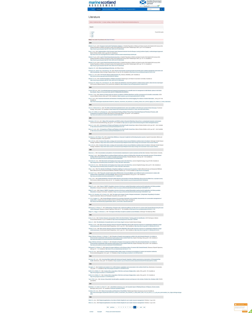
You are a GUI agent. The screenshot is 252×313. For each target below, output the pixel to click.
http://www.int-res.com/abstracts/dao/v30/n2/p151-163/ (142, 209)
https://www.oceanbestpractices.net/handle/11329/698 (124, 219)
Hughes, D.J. (97, 198)
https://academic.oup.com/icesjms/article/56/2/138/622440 (134, 180)
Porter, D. (99, 287)
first (108, 307)
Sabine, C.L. (91, 74)
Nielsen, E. (99, 207)
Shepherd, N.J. (104, 112)
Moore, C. (91, 222)
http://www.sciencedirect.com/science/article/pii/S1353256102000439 (106, 115)
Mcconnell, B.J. (92, 161)
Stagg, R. (96, 211)
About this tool (244, 309)
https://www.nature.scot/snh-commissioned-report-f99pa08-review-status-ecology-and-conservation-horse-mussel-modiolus (129, 142)
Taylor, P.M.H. (92, 279)
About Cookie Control (235, 304)
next (141, 307)
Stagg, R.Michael (93, 236)
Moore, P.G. (99, 70)
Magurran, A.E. (92, 68)
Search (91, 27)
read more (244, 311)
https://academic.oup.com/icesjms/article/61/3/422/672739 (133, 84)
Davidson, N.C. (92, 291)
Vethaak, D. (91, 224)
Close (246, 304)
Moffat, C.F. (97, 112)
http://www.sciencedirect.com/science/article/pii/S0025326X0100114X (108, 126)
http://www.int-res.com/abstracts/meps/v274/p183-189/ (142, 72)
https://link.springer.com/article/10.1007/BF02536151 (102, 272)
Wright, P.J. (91, 186)
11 (137, 307)
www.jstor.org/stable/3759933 (118, 288)
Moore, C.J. (91, 125)
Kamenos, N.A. (92, 70)
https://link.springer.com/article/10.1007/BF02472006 (130, 253)
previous (112, 307)
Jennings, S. (91, 155)
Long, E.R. (91, 251)
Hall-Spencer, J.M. (107, 70)
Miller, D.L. (91, 300)
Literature (98, 9)
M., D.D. (90, 198)
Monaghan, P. (92, 267)
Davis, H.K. (91, 112)
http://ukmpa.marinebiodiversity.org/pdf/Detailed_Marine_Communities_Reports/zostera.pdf (111, 201)
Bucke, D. (91, 218)
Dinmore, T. (91, 94)
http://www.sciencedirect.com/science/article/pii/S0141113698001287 (106, 176)
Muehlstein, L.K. (92, 287)
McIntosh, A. (103, 211)
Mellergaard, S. (92, 207)
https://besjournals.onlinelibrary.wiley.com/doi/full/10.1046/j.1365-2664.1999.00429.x (109, 166)
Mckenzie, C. (92, 153)
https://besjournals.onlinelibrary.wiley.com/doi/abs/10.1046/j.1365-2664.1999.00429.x (110, 162)
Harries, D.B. (106, 194)
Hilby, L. (90, 169)
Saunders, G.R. (98, 194)
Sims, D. (91, 98)
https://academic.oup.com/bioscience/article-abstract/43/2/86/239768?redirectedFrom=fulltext (135, 260)
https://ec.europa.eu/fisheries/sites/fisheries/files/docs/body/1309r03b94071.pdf (132, 188)
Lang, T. (90, 178)
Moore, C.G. (91, 194)
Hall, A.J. (91, 108)
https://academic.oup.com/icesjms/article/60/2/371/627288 (131, 96)
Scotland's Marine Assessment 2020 (126, 9)
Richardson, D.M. (93, 121)
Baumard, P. (91, 173)
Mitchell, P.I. (91, 46)
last (144, 307)
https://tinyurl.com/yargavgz (142, 170)
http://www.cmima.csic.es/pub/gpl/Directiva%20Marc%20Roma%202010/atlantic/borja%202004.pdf (113, 54)
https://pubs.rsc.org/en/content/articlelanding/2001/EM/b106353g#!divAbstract (140, 122)
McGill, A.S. (91, 271)
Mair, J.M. (91, 141)
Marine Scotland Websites (109, 9)
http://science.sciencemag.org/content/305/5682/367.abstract (104, 76)
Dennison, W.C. (92, 259)
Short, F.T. (104, 287)
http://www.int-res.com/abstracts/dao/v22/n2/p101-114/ (118, 249)
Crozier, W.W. (92, 90)
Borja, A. (91, 51)
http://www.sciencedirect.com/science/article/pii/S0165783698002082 (106, 158)
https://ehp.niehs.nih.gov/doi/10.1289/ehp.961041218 (146, 226)
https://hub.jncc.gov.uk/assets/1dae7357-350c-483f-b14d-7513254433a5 (107, 49)
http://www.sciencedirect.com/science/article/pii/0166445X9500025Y (106, 239)
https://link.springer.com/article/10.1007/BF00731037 (116, 268)
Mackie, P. (106, 236)
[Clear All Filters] (110, 39)
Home (93, 9)
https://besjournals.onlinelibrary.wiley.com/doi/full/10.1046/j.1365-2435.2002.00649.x (129, 109)
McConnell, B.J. (97, 108)
